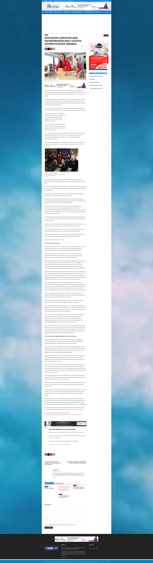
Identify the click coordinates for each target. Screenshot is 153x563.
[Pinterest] (51, 49)
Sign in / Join (69, 0)
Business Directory (89, 12)
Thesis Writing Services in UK (96, 88)
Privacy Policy (108, 561)
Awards (49, 33)
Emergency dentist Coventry (96, 76)
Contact (97, 12)
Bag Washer (92, 79)
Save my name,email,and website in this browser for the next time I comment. (61, 524)
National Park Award (49, 488)
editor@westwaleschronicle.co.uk (71, 557)
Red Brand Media (79, 547)
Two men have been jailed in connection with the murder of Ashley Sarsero (53, 463)
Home (46, 12)
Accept (103, 561)
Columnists (66, 12)
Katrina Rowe (48, 46)
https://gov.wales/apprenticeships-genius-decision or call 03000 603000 (64, 414)
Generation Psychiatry (94, 82)
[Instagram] (105, 1)
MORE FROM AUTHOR (59, 483)
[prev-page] (45, 499)
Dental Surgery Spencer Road (96, 85)
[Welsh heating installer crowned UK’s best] (65, 490)
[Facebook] (103, 1)
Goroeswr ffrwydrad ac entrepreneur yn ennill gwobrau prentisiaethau (76, 462)
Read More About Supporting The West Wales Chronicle (59, 444)
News (51, 12)
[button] (107, 12)
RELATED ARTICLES (49, 483)
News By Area (58, 12)
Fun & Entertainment (77, 12)
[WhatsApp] (54, 49)
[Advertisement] (76, 22)
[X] (107, 1)
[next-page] (47, 499)
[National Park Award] (51, 486)
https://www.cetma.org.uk (57, 471)
